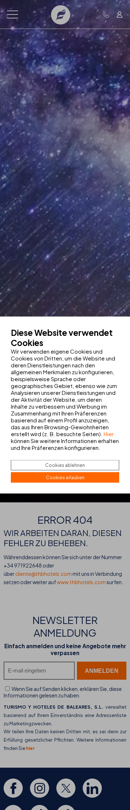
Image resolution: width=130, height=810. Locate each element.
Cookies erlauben (65, 477)
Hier (109, 433)
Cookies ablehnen (65, 465)
